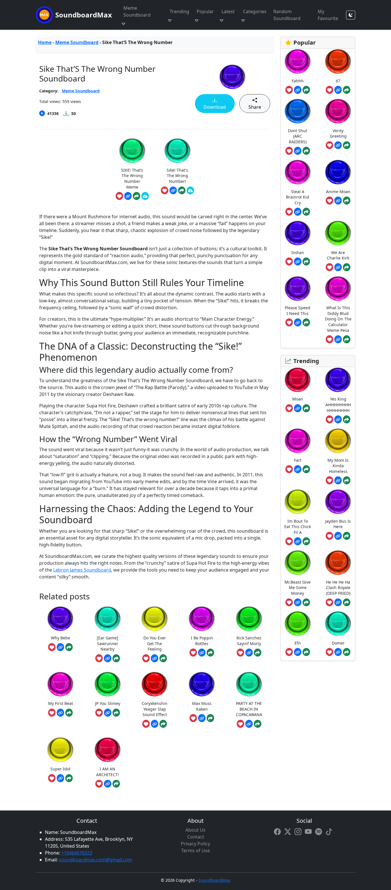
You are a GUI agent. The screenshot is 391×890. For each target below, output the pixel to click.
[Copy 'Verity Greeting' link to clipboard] (338, 145)
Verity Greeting (338, 133)
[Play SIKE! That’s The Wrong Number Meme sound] (132, 150)
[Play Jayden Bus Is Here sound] (338, 501)
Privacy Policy (195, 844)
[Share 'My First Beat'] (69, 713)
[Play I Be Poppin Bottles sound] (201, 618)
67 (338, 81)
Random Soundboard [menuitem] (287, 14)
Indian (297, 252)
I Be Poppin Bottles (202, 640)
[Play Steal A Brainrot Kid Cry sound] (297, 172)
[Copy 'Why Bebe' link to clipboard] (60, 647)
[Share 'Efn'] (306, 652)
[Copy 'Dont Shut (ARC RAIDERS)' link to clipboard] (297, 151)
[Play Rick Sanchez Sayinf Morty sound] (249, 618)
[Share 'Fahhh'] (306, 90)
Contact (195, 837)
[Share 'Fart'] (306, 469)
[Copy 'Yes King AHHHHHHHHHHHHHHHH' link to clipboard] (338, 419)
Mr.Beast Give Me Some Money (298, 587)
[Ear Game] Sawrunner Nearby (107, 643)
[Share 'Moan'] (306, 408)
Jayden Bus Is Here (338, 524)
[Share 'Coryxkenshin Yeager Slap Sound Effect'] (163, 724)
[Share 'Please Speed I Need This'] (306, 322)
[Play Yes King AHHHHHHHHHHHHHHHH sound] (338, 380)
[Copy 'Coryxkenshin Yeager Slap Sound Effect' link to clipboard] (154, 724)
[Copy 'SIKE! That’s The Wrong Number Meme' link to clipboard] (128, 196)
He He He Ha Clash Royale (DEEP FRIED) (338, 587)
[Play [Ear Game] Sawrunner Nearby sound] (107, 618)
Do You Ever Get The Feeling (154, 643)
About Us (195, 830)
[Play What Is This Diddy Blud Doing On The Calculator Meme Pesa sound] (338, 288)
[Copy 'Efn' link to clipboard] (297, 652)
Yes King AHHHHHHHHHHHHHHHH (338, 404)
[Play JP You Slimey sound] (107, 684)
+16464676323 (76, 853)
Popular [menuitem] (205, 11)
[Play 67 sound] (338, 61)
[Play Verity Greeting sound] (338, 111)
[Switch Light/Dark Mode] (350, 15)
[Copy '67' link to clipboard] (338, 90)
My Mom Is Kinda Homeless (338, 465)
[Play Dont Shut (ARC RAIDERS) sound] (297, 111)
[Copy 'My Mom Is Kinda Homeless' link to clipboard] (338, 480)
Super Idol (60, 769)
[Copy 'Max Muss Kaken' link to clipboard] (202, 718)
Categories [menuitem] (254, 11)
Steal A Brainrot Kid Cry (297, 197)
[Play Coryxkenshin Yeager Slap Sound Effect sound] (154, 684)
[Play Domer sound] (338, 623)
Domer (338, 643)
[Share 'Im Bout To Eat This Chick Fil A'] (306, 541)
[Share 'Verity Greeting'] (346, 145)
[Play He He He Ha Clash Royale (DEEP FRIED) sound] (338, 562)
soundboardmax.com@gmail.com (95, 860)
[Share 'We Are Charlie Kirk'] (346, 267)
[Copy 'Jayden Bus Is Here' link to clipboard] (338, 536)
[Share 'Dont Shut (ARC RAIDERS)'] (306, 151)
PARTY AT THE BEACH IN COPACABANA (249, 709)
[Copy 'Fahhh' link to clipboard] (297, 90)
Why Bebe (60, 638)
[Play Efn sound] (297, 623)
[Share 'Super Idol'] (69, 778)
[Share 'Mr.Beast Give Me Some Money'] (306, 602)
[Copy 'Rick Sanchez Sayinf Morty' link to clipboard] (249, 653)
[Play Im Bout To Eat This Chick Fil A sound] (297, 501)
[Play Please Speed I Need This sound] (297, 288)
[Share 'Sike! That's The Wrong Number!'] (181, 191)
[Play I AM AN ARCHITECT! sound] (107, 749)
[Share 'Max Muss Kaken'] (210, 718)
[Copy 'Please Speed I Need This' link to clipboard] (297, 322)
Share (254, 107)
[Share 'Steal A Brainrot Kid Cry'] (306, 212)
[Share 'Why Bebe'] (69, 647)
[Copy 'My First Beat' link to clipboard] (60, 713)
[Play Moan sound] (297, 380)
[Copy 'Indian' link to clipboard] (297, 261)
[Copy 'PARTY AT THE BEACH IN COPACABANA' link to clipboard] (249, 724)
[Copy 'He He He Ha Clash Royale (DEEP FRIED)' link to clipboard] (338, 602)
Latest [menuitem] (228, 11)
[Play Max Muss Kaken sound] (201, 684)
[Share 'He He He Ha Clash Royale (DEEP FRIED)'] (346, 602)
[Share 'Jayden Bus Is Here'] (346, 536)
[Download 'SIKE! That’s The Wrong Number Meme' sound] (145, 196)
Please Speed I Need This (297, 310)
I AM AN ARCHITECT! (107, 771)
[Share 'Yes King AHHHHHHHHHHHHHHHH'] (346, 419)
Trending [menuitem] (179, 11)
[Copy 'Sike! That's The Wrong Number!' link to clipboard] (173, 191)
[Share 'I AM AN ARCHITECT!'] (116, 784)
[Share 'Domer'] (346, 652)
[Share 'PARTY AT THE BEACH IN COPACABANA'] (257, 724)
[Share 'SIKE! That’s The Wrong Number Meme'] (136, 196)
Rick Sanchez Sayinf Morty (248, 640)
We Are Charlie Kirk (338, 255)
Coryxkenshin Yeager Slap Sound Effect (154, 709)
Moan (297, 399)
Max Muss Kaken (202, 706)
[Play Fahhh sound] (297, 61)
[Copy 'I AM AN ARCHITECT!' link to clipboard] (107, 784)
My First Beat (60, 703)
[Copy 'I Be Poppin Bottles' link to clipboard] (202, 653)
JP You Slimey (107, 703)
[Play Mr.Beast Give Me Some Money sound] (297, 562)
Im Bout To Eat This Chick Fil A (297, 526)
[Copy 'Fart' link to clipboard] (297, 469)
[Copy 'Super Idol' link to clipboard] (60, 778)
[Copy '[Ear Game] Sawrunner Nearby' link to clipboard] (107, 658)
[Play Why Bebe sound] (60, 618)
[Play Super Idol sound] (60, 749)
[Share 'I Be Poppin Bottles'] (210, 653)
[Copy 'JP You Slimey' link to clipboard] (107, 713)
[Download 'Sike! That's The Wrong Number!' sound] (190, 191)
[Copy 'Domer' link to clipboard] (338, 652)
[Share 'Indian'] (306, 261)
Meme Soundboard (76, 42)
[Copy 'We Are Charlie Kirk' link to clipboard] (338, 267)
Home (45, 42)
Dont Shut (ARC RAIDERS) (297, 136)
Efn (298, 643)
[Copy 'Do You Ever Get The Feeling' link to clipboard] (154, 658)
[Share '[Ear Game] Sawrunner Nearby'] (116, 658)
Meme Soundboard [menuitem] (137, 11)
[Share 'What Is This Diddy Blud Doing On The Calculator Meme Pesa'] (346, 339)
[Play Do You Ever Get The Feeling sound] (154, 618)
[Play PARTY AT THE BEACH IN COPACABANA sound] (249, 684)
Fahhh (298, 81)
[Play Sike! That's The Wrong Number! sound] (177, 150)
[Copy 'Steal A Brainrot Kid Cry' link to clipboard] (297, 212)
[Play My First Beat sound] (60, 684)
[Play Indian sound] (297, 233)
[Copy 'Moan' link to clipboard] (297, 408)
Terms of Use (195, 850)
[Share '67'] (346, 90)
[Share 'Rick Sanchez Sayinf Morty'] (257, 653)
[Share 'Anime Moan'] (346, 201)
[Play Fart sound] (297, 440)
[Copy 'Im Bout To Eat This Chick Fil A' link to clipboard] (297, 541)
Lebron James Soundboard (82, 570)
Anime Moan (338, 191)
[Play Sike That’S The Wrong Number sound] (232, 77)
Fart (297, 460)
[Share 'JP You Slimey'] (116, 713)
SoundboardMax (83, 14)
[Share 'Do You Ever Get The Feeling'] (163, 658)
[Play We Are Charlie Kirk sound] (338, 233)
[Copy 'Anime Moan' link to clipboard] (338, 201)
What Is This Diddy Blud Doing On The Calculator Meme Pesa (338, 319)
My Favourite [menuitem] (328, 14)
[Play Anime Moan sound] (338, 172)
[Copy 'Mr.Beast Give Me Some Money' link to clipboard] (297, 602)
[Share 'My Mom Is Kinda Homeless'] (346, 480)
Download (215, 107)
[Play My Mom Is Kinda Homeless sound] (338, 440)
